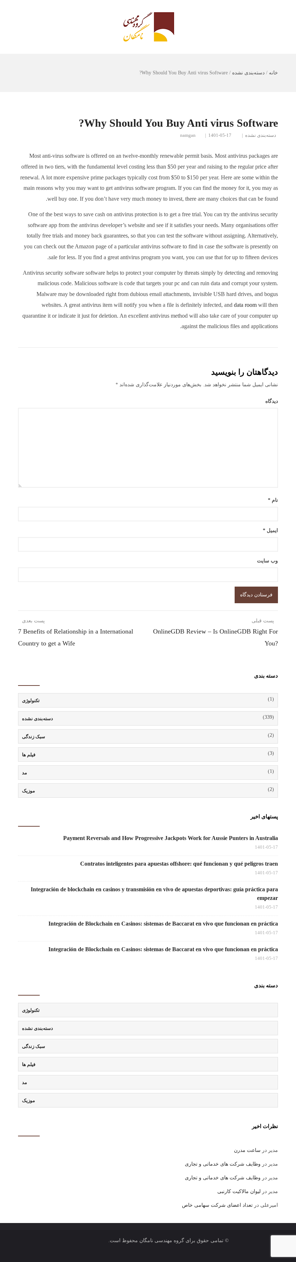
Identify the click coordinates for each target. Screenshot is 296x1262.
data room (245, 305)
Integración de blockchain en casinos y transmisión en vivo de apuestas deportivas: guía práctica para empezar (154, 893)
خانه (273, 72)
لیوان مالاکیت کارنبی (239, 1191)
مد (24, 772)
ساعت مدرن (247, 1150)
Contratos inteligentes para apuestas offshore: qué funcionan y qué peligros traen (179, 864)
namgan (188, 135)
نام (273, 500)
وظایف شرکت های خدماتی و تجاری (223, 1164)
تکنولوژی (31, 700)
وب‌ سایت (267, 560)
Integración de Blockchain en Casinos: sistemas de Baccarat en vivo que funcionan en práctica (163, 924)
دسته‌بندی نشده (248, 72)
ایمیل (270, 530)
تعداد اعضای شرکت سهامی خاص (217, 1205)
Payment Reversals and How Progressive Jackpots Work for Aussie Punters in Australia (170, 838)
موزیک (28, 790)
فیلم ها (28, 754)
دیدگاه (271, 401)
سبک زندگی (33, 736)
